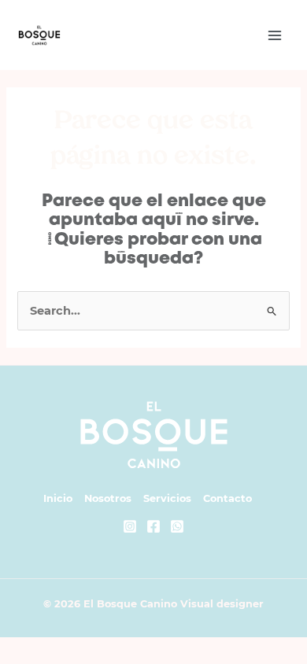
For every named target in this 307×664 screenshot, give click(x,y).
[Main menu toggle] (274, 35)
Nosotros (107, 498)
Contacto (227, 498)
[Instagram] (130, 526)
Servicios (167, 498)
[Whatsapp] (177, 526)
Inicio (57, 498)
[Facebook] (153, 526)
